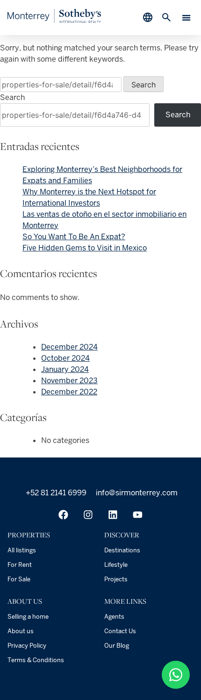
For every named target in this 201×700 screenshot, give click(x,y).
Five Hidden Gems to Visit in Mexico (84, 248)
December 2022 (69, 392)
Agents (114, 617)
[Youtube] (137, 514)
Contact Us (120, 631)
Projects (116, 579)
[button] (187, 17)
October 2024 (65, 358)
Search (12, 97)
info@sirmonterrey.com (136, 493)
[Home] (54, 20)
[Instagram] (88, 514)
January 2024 (65, 369)
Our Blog (116, 646)
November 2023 (69, 381)
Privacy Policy (26, 646)
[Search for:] (61, 85)
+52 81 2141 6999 (55, 493)
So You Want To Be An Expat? (73, 237)
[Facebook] (63, 514)
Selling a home (28, 617)
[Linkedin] (113, 514)
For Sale (18, 579)
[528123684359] (176, 675)
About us (20, 631)
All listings (21, 550)
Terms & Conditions (35, 660)
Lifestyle (116, 565)
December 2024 (69, 347)
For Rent (19, 565)
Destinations (122, 550)
